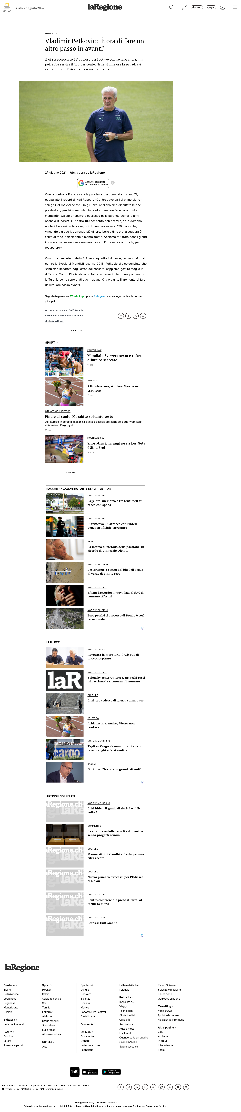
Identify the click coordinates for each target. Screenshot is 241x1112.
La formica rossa (90, 1045)
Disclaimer (23, 1085)
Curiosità (124, 1019)
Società (85, 1003)
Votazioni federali (14, 1024)
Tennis (46, 1007)
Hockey (46, 989)
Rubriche (125, 997)
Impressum (36, 1085)
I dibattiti (124, 989)
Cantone (10, 985)
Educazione (165, 994)
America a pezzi (13, 1045)
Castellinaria (88, 1016)
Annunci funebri (81, 1085)
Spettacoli (87, 985)
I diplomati (125, 1033)
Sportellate (48, 1025)
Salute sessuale (128, 1046)
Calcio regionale (51, 998)
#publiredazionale (168, 1015)
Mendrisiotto (11, 1007)
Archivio (163, 1036)
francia (79, 310)
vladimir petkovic (54, 321)
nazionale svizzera (55, 315)
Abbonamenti (8, 1085)
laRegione (97, 172)
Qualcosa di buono (169, 998)
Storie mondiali (51, 1021)
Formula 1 (47, 1012)
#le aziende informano (171, 1019)
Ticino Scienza (167, 985)
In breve (163, 1040)
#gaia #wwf (165, 1010)
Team (161, 1049)
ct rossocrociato (54, 310)
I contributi (87, 1049)
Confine (8, 1036)
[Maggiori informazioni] (113, 183)
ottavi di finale (75, 315)
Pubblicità (66, 1085)
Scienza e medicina (169, 989)
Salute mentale (128, 1042)
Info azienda (165, 1045)
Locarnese (10, 998)
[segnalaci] (184, 7)
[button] (121, 1087)
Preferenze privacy (53, 1089)
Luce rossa (48, 1029)
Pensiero (86, 994)
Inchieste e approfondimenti (129, 1002)
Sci (44, 1003)
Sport (46, 985)
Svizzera (10, 1019)
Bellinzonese (11, 994)
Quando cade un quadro (133, 1037)
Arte (44, 1046)
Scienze (85, 998)
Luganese (9, 1003)
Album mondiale (51, 1034)
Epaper (211, 7)
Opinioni (86, 1032)
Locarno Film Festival (93, 1012)
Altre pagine (166, 1027)
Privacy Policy (11, 1089)
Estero (8, 1032)
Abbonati (196, 7)
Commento (87, 1036)
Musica (85, 1007)
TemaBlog (165, 1006)
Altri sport (47, 1016)
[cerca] (171, 7)
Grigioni (8, 1012)
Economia (87, 1024)
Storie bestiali (127, 1015)
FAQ (56, 1085)
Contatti (48, 1085)
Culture (47, 1042)
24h (160, 1032)
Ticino (7, 989)
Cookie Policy (31, 1089)
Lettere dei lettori (129, 985)
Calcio (46, 994)
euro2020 (69, 310)
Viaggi (123, 1006)
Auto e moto (126, 1028)
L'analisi (85, 1040)
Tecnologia (126, 1010)
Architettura (126, 1024)
